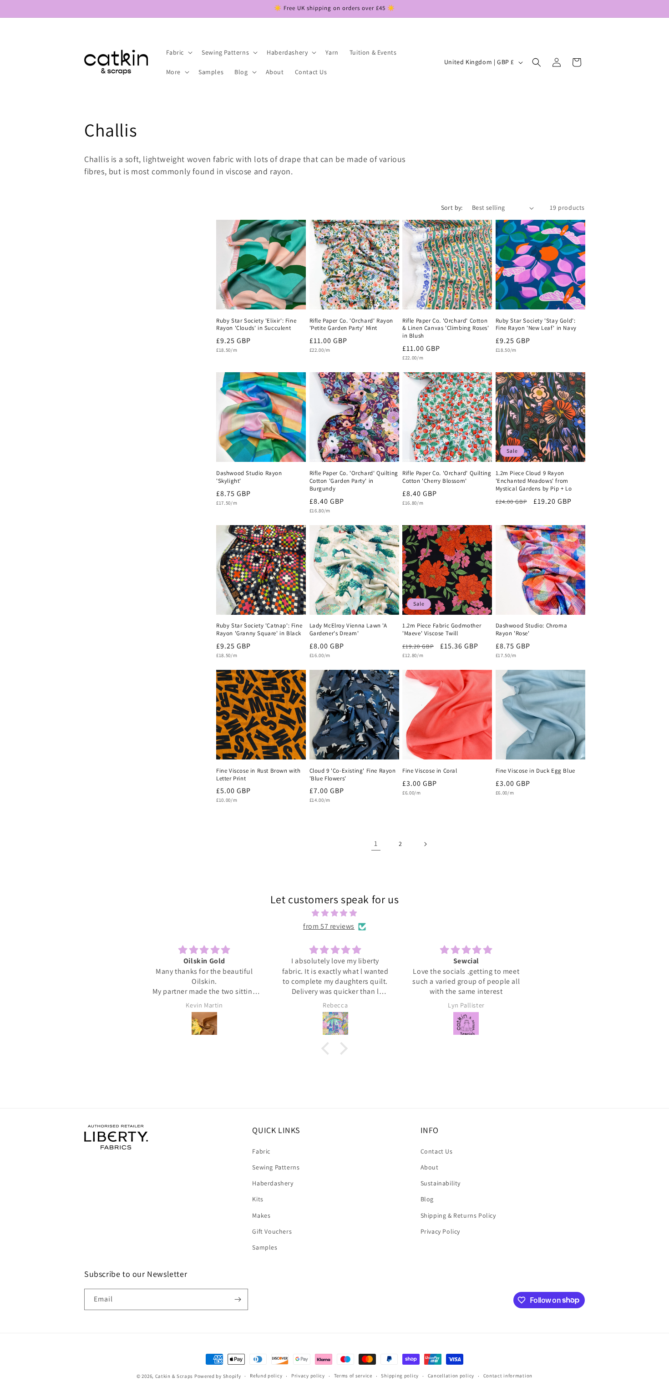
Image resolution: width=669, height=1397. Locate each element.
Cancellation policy (451, 1375)
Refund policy (266, 1375)
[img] (334, 913)
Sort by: (452, 207)
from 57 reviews (329, 926)
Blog (427, 1199)
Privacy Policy (440, 1231)
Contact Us (437, 1151)
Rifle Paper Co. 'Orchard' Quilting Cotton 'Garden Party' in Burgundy (353, 481)
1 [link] (376, 843)
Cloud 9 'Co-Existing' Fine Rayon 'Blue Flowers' (352, 774)
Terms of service (353, 1375)
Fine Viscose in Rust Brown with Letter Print (258, 774)
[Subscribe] (238, 1299)
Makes (261, 1215)
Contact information (507, 1375)
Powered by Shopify (217, 1376)
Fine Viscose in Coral (429, 770)
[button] (179, 52)
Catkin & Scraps (174, 1376)
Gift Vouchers (272, 1231)
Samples (264, 1247)
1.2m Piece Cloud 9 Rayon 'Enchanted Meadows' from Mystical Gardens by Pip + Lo (534, 481)
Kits (257, 1199)
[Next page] (425, 844)
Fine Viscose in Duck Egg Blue (535, 770)
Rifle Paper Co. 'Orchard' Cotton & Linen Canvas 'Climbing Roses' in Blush (445, 328)
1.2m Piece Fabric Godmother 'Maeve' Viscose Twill (441, 629)
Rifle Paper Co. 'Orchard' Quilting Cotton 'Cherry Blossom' (446, 477)
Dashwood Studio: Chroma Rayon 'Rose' (532, 629)
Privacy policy (308, 1375)
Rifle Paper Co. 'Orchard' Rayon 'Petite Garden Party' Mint (351, 324)
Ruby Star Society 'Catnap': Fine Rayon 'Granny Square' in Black (259, 629)
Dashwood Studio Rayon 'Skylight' (249, 477)
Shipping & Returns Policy (458, 1215)
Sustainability (441, 1183)
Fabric (261, 1151)
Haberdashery (272, 1183)
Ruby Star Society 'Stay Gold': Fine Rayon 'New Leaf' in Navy (536, 324)
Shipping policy (400, 1375)
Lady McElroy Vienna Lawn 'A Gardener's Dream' (348, 629)
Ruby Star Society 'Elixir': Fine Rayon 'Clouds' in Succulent (256, 324)
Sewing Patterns (275, 1167)
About (430, 1167)
